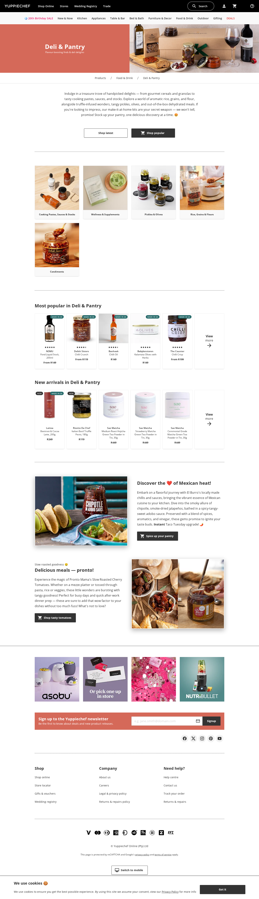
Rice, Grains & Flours (202, 214)
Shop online (42, 777)
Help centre (171, 777)
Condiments (57, 271)
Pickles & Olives (154, 214)
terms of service (163, 854)
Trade (108, 7)
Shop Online (46, 6)
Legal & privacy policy (112, 793)
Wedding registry (46, 801)
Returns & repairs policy (114, 801)
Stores (64, 6)
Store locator (43, 785)
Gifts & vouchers (45, 793)
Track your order (174, 793)
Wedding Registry (85, 6)
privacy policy (142, 854)
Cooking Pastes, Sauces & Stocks (57, 214)
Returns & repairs (175, 801)
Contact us (170, 785)
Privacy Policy (170, 892)
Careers (104, 785)
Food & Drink (124, 78)
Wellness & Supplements (105, 214)
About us (105, 777)
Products (100, 78)
